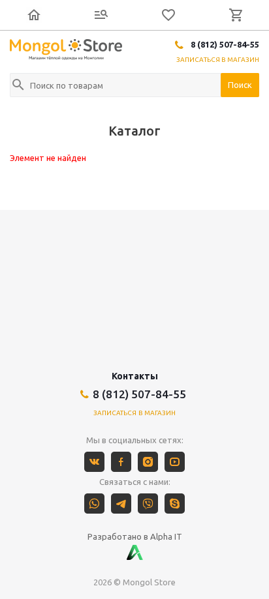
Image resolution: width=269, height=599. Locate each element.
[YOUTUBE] (175, 462)
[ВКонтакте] (94, 462)
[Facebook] (121, 462)
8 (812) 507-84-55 (225, 44)
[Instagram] (148, 462)
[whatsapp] (94, 503)
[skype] (175, 503)
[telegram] (121, 503)
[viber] (148, 503)
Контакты (135, 376)
